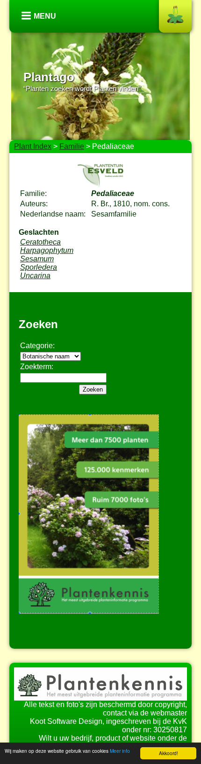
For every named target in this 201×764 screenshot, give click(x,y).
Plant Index (32, 146)
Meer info (120, 750)
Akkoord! (168, 753)
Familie (71, 146)
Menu (45, 16)
